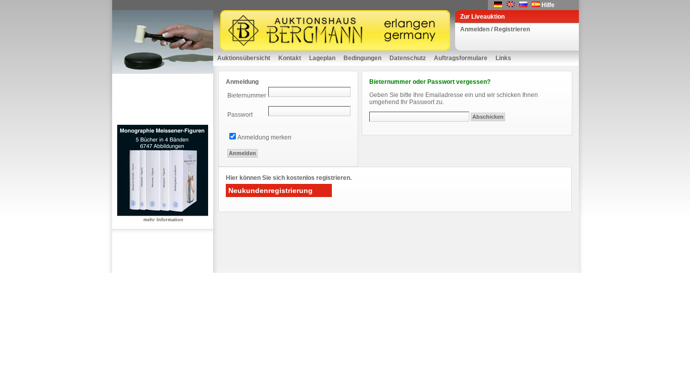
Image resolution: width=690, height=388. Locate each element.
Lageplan (322, 58)
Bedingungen (362, 58)
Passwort (240, 114)
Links (503, 58)
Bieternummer (246, 95)
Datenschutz (407, 58)
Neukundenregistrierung (270, 190)
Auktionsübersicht (243, 58)
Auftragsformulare (460, 58)
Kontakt (289, 58)
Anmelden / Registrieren (495, 29)
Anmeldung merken (264, 137)
